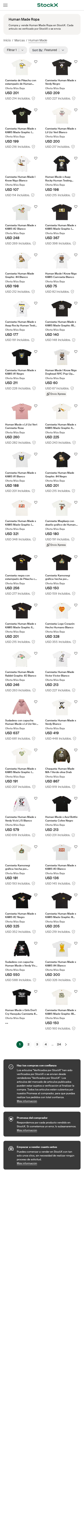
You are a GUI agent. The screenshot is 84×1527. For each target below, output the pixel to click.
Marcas (19, 40)
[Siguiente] (65, 1044)
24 (59, 1044)
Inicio (7, 40)
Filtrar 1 (13, 50)
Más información (46, 1101)
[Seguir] (35, 61)
